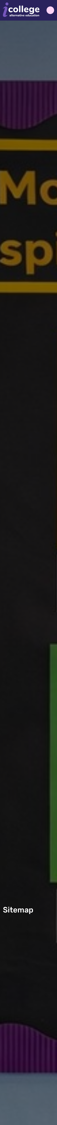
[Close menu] (50, 10)
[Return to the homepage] (21, 10)
